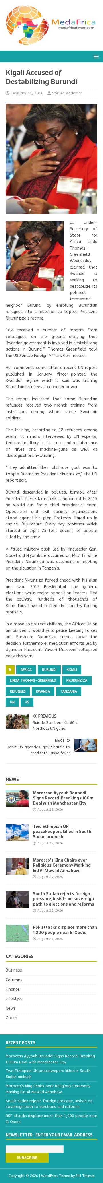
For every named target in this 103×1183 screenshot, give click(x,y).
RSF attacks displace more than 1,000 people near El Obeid (65, 929)
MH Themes (85, 1176)
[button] (95, 56)
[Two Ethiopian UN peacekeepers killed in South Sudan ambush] (17, 837)
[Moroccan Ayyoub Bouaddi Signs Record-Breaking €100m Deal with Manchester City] (17, 803)
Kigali (72, 670)
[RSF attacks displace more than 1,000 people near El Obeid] (17, 938)
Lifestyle (14, 998)
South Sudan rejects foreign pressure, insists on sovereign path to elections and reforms (63, 899)
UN (12, 702)
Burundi (49, 670)
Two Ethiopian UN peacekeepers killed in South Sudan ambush (62, 831)
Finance (13, 989)
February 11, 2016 (27, 93)
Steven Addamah (67, 93)
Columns (14, 980)
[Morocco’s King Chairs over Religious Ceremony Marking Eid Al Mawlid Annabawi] (17, 871)
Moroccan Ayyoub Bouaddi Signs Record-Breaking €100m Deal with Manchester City (63, 798)
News (12, 779)
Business (14, 970)
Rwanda (43, 691)
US (27, 702)
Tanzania (68, 691)
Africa (26, 670)
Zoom (11, 1017)
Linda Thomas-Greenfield (33, 681)
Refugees (18, 691)
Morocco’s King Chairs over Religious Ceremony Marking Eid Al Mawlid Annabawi (62, 865)
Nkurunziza (76, 681)
